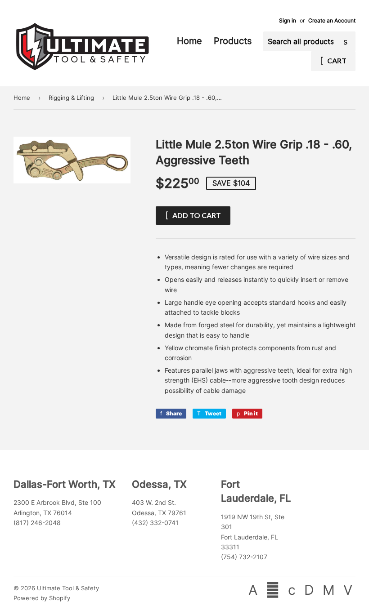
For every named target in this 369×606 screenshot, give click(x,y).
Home (191, 41)
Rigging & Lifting (71, 97)
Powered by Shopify (42, 598)
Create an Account (332, 20)
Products (234, 41)
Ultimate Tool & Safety (68, 588)
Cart (336, 60)
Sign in (287, 20)
